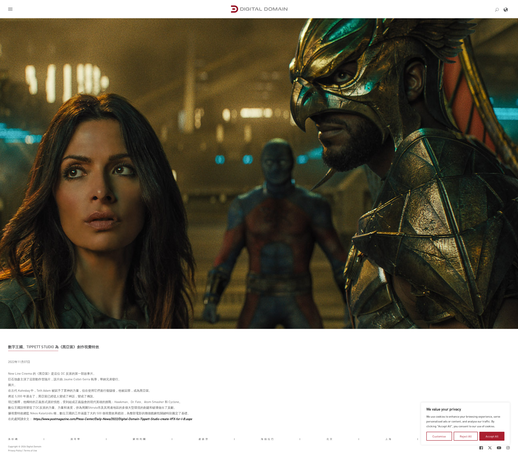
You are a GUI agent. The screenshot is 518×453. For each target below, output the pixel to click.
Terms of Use (30, 450)
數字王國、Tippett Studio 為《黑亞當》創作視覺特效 (53, 347)
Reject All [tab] (466, 436)
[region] (465, 423)
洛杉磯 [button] (13, 439)
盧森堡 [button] (203, 439)
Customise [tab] (439, 436)
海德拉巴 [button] (268, 439)
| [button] (44, 439)
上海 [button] (388, 439)
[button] (11, 9)
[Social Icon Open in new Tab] (468, 447)
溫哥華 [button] (75, 439)
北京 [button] (329, 439)
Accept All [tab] (492, 436)
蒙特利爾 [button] (139, 439)
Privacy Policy (15, 450)
